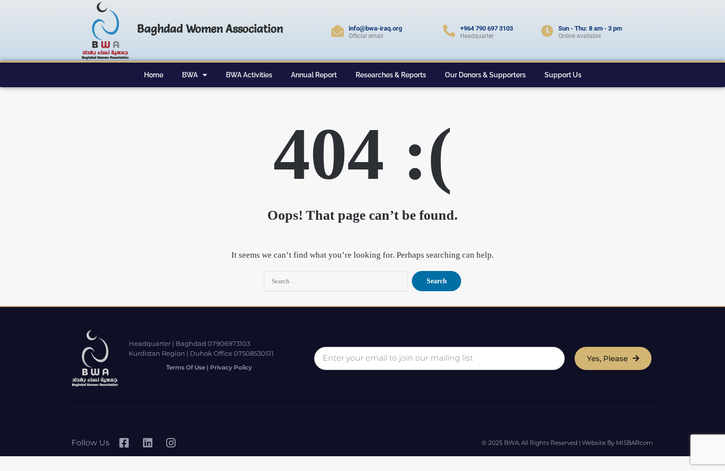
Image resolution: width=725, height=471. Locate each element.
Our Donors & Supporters (485, 75)
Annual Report (314, 75)
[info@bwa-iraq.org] (337, 31)
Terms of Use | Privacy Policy (209, 367)
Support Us (562, 75)
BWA (190, 75)
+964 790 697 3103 (486, 28)
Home (153, 75)
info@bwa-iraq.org (375, 28)
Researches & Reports (391, 75)
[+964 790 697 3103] (449, 31)
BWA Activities (249, 75)
